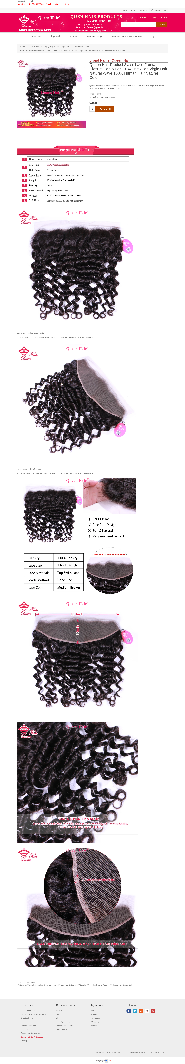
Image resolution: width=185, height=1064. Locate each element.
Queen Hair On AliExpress (32, 1037)
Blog (152, 36)
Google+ (153, 1011)
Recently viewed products (66, 1022)
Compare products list (64, 1026)
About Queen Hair (28, 1010)
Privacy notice (26, 1022)
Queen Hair (36, 36)
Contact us (25, 1029)
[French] (109, 1061)
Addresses (95, 1018)
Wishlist (94, 1026)
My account (95, 1010)
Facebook (128, 1011)
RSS (141, 1011)
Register (124, 10)
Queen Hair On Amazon (30, 1033)
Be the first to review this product (102, 97)
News (58, 1014)
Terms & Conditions (28, 1026)
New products (61, 1029)
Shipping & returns (28, 1018)
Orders (94, 1014)
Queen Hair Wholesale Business (126, 36)
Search (59, 1010)
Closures (72, 36)
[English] (106, 1061)
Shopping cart (96, 1022)
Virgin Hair (55, 36)
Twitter (135, 1011)
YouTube (147, 1011)
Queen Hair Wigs (93, 36)
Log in (133, 10)
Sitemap (24, 1041)
